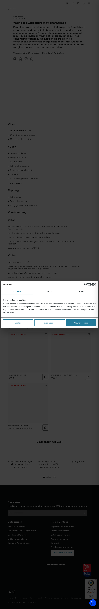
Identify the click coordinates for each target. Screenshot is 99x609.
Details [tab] (50, 291)
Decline (18, 323)
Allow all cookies (81, 323)
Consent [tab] (17, 291)
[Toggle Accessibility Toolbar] (93, 603)
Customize (48, 323)
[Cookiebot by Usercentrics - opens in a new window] (85, 284)
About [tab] (82, 291)
